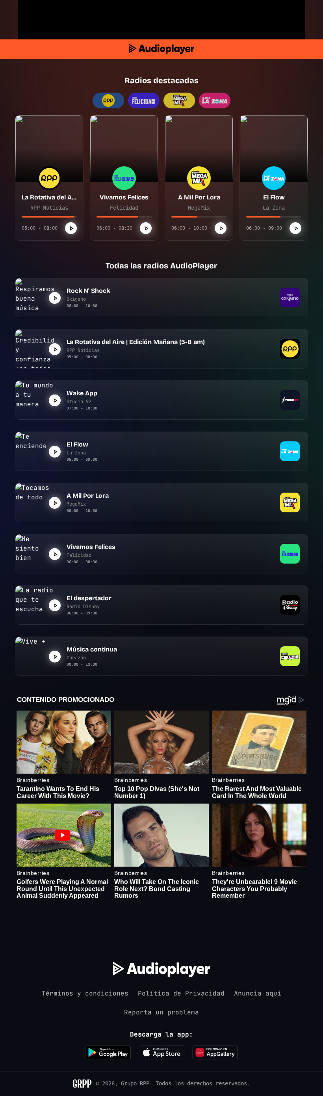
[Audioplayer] (161, 49)
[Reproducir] (71, 228)
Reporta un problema (161, 1012)
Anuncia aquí (257, 993)
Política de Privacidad (181, 993)
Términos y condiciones (85, 993)
